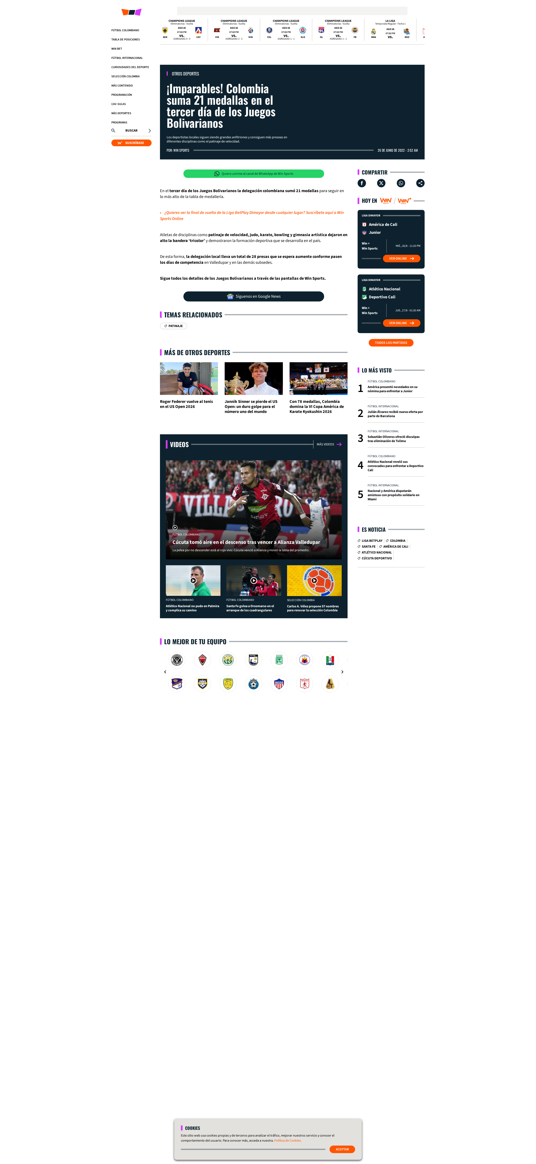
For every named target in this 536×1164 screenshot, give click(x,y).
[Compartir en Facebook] (362, 183)
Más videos (325, 444)
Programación (121, 95)
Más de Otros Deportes (197, 352)
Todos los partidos (391, 342)
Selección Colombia (125, 76)
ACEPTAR (342, 1149)
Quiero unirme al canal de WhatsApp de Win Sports (257, 173)
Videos (179, 444)
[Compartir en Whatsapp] (401, 183)
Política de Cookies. (288, 1140)
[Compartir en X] (381, 183)
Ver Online (398, 258)
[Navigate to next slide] (342, 672)
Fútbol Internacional (127, 58)
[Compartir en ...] (420, 183)
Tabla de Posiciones (125, 40)
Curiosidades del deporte (130, 67)
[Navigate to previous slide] (165, 672)
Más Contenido (122, 86)
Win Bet (116, 49)
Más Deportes (121, 113)
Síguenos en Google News (258, 296)
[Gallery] (254, 671)
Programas (119, 122)
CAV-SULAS (118, 104)
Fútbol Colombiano (125, 30)
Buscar (131, 130)
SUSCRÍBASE (134, 143)
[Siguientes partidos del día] (420, 30)
